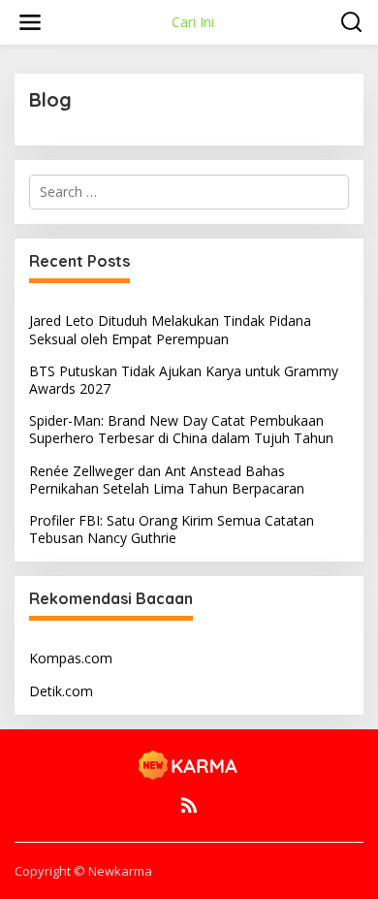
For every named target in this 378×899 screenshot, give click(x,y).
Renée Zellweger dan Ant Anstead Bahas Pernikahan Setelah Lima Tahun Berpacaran (166, 480)
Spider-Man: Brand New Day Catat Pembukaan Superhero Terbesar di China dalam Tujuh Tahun (181, 429)
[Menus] (30, 22)
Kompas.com (70, 658)
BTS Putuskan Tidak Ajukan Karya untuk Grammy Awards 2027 (183, 380)
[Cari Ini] (189, 763)
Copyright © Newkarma (83, 871)
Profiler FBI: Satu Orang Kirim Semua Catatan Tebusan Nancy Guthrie (171, 529)
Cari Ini (193, 22)
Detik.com (61, 691)
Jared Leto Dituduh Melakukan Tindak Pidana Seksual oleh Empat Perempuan (170, 329)
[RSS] (189, 805)
